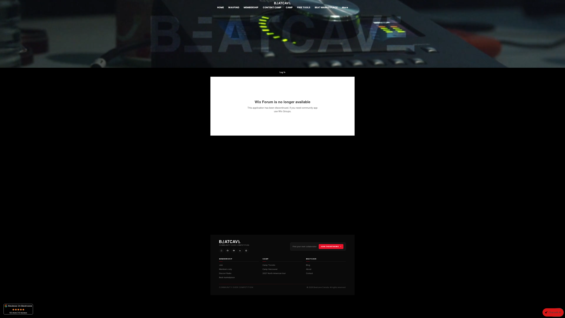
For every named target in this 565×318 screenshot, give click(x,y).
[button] (251, 7)
